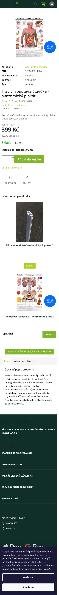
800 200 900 (11, 523)
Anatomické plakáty (36, 67)
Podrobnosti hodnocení (14, 105)
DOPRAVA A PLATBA (12, 464)
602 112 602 (11, 528)
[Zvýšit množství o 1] (12, 157)
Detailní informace (12, 167)
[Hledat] (35, 4)
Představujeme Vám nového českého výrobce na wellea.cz (28, 431)
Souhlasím (28, 587)
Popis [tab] (7, 361)
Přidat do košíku (29, 159)
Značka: (12, 108)
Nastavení (28, 577)
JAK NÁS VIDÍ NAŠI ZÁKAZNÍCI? (17, 476)
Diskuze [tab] (30, 361)
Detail (29, 265)
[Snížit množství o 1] (12, 161)
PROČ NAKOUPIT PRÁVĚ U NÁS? (18, 487)
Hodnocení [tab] (18, 361)
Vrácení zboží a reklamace (17, 453)
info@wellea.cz (15, 518)
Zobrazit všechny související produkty (29, 351)
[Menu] (52, 4)
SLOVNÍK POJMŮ (10, 498)
